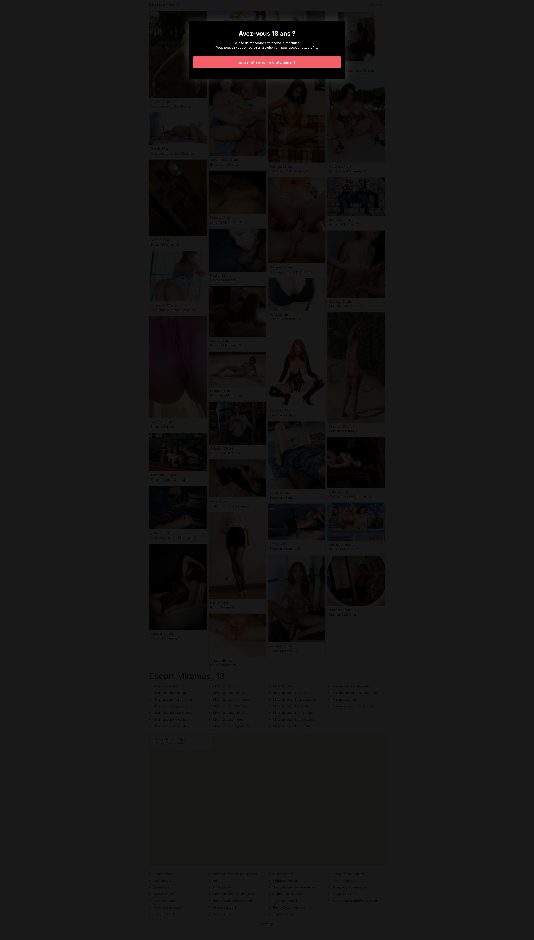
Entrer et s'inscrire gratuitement (267, 62)
